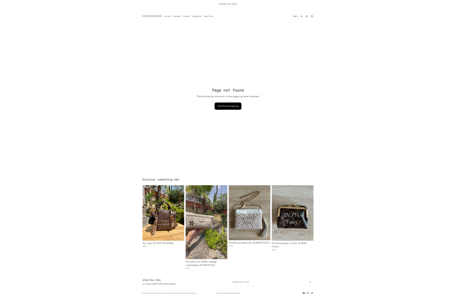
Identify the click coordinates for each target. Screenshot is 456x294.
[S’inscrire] (309, 282)
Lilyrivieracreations (155, 293)
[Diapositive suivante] (180, 213)
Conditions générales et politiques (228, 293)
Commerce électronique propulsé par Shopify (179, 293)
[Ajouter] (180, 237)
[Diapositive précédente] (146, 213)
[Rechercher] (301, 16)
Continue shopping (228, 106)
